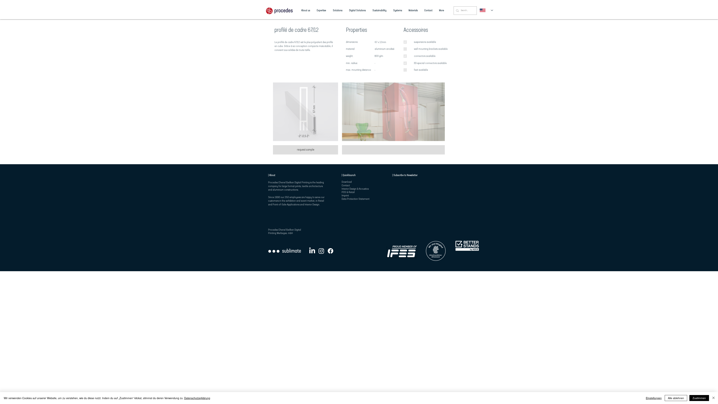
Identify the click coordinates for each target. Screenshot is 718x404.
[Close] (713, 398)
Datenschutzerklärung (197, 398)
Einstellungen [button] (654, 398)
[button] (305, 111)
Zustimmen (699, 398)
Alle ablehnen (676, 398)
